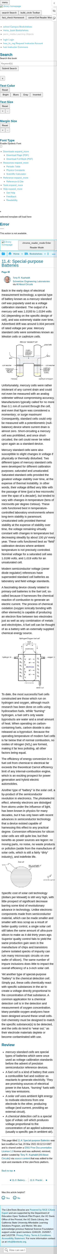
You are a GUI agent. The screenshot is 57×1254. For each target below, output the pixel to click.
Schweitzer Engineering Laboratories (31, 281)
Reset (5, 90)
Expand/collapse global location (53, 253)
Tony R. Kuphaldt (21, 278)
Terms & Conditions (41, 1235)
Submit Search (9, 68)
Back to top (7, 1171)
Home (16, 254)
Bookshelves (36, 254)
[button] (11, 196)
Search (6, 1250)
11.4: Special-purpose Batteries (34, 1140)
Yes (8, 1198)
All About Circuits (24, 284)
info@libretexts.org (16, 1241)
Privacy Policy (23, 1235)
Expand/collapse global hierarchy (5, 254)
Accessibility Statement (13, 1238)
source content (22, 1158)
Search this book (8, 58)
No (18, 1198)
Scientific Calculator (16, 174)
